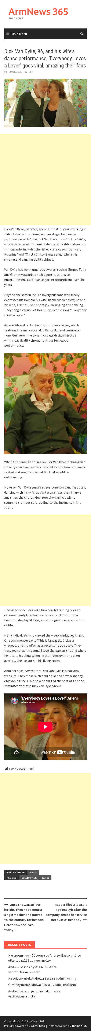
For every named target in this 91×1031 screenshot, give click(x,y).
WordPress (38, 1026)
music (33, 872)
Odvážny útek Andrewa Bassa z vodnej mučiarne (42, 985)
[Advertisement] (45, 179)
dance (45, 877)
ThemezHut (79, 1026)
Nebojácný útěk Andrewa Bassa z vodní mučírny (42, 978)
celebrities (29, 877)
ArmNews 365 (38, 11)
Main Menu (19, 34)
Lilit (31, 72)
